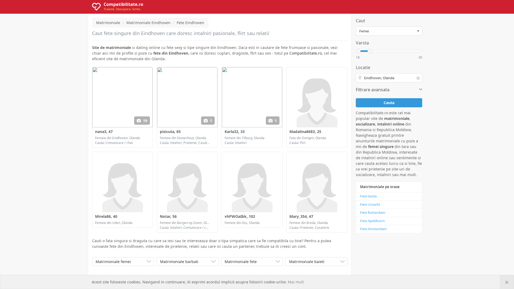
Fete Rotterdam (372, 212)
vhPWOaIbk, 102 (240, 216)
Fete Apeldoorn (372, 220)
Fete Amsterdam (373, 228)
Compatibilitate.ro (305, 53)
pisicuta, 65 (170, 131)
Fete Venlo (368, 196)
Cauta (389, 102)
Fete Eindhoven (190, 22)
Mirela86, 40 (106, 216)
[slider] (358, 51)
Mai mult (296, 281)
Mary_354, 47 (301, 216)
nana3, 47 (104, 131)
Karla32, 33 (235, 131)
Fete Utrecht (370, 204)
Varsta (362, 43)
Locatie (363, 67)
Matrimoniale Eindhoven (148, 22)
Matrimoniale (108, 22)
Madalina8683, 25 (305, 131)
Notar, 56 (168, 216)
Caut (360, 21)
